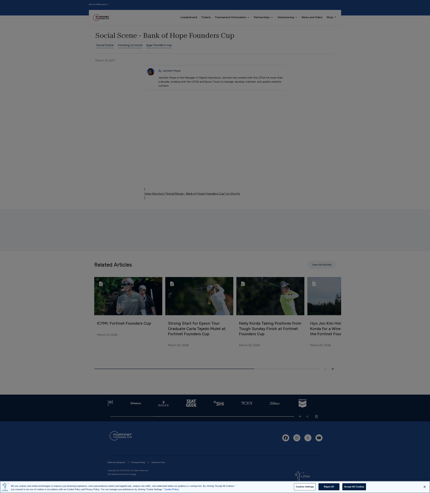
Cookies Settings (305, 486)
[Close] (424, 486)
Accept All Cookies (354, 486)
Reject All (329, 486)
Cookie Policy (171, 489)
